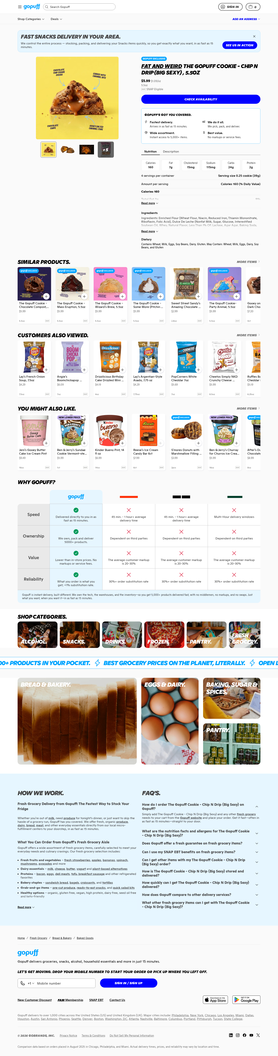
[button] (253, 7)
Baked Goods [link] (85, 938)
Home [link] (21, 938)
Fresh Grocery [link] (38, 938)
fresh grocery (246, 814)
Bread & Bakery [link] (62, 938)
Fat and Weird (161, 66)
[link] (32, 7)
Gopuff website (191, 818)
